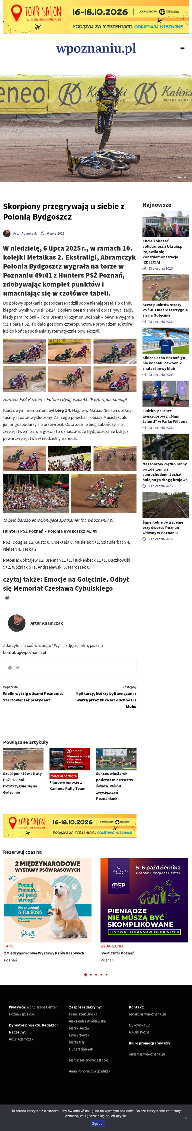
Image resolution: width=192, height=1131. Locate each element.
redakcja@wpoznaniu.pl (147, 1014)
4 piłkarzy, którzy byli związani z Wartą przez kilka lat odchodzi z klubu (106, 697)
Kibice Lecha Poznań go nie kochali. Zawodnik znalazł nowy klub (163, 363)
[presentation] (7, 917)
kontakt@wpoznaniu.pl (24, 652)
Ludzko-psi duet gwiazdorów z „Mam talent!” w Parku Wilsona (165, 416)
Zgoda (97, 1123)
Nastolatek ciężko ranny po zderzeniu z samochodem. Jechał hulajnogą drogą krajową (165, 471)
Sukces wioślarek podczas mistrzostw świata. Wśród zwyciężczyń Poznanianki (114, 786)
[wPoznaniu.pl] (96, 49)
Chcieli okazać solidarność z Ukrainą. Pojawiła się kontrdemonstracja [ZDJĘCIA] (162, 251)
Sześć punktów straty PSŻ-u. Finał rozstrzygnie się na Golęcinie (165, 310)
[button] (85, 974)
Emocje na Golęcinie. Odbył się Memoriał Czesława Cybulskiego (66, 584)
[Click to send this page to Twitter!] (17, 668)
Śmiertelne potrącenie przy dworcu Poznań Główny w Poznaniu (162, 527)
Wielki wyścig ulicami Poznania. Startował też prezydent (33, 693)
